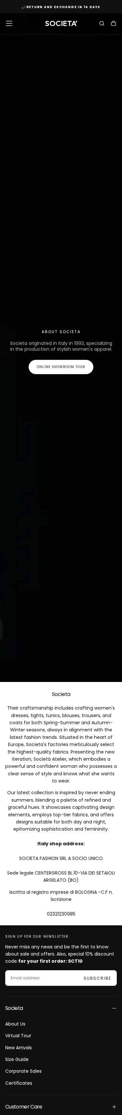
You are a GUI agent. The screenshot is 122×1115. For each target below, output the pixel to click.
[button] (9, 23)
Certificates (18, 1083)
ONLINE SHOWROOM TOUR (61, 366)
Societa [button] (14, 1008)
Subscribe (97, 978)
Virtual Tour (18, 1035)
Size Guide (17, 1059)
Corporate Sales (23, 1071)
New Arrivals (18, 1047)
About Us (15, 1024)
